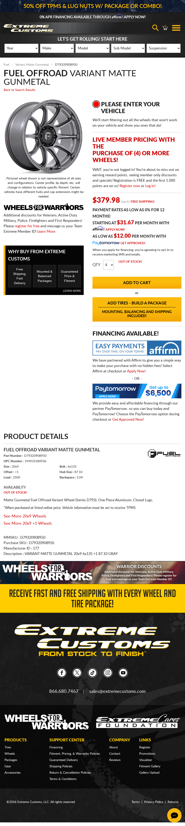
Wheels (10, 753)
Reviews (114, 760)
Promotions (147, 753)
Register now (130, 186)
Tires (8, 747)
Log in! (150, 186)
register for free (27, 226)
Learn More (46, 231)
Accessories (13, 772)
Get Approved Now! (128, 419)
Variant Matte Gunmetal (32, 64)
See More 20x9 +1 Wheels (28, 524)
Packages (11, 760)
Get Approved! (132, 243)
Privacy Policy (153, 802)
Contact (114, 753)
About (113, 747)
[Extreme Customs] (92, 640)
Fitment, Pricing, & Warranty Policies (74, 753)
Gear (8, 766)
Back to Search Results (19, 90)
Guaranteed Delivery (63, 760)
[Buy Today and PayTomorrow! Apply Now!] (136, 392)
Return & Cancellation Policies (70, 772)
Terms (136, 802)
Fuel (6, 64)
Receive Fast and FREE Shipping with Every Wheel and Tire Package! (92, 600)
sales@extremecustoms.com (117, 691)
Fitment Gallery (149, 766)
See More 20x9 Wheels (25, 516)
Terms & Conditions (62, 779)
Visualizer (145, 760)
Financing (56, 747)
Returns (173, 802)
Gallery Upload (149, 772)
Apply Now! (115, 229)
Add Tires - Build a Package (137, 309)
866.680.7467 (64, 691)
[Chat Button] (174, 815)
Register (144, 747)
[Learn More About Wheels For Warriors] (92, 572)
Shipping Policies (60, 766)
